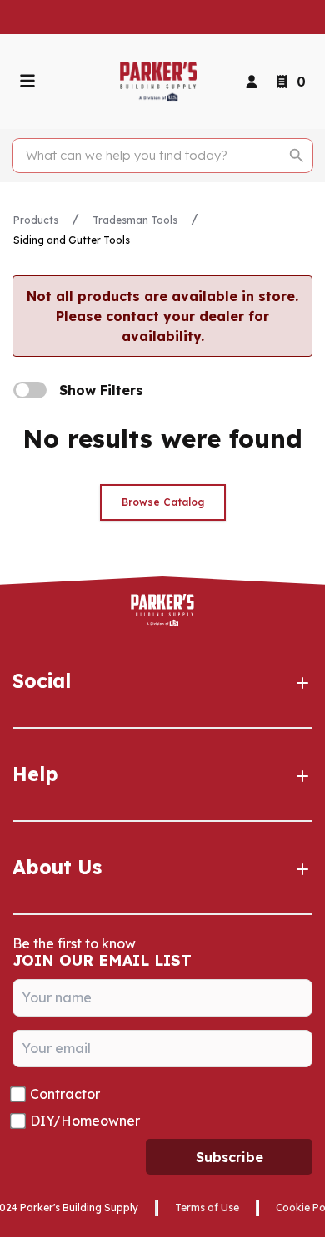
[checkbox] (30, 390)
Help (35, 774)
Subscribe (229, 1157)
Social (41, 681)
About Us (57, 867)
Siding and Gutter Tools (71, 240)
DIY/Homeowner (85, 1120)
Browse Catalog (163, 502)
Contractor (65, 1094)
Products (35, 220)
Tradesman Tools (135, 220)
